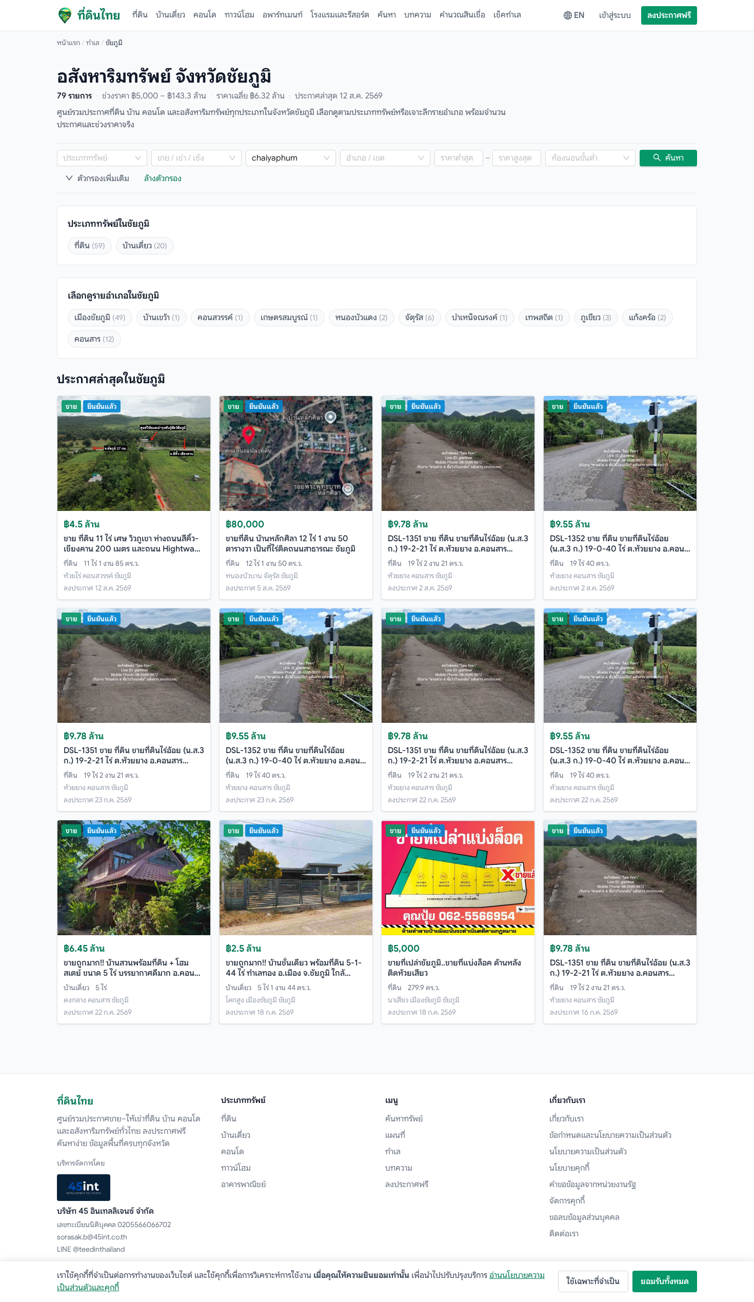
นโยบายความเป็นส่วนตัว (588, 1152)
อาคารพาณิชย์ (243, 1184)
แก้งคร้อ (647, 317)
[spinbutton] (459, 158)
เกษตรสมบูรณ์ (289, 317)
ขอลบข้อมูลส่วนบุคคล (584, 1217)
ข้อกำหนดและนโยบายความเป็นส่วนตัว (610, 1135)
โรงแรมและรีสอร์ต (340, 15)
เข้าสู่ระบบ (615, 15)
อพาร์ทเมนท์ (283, 15)
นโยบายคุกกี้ (569, 1168)
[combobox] (97, 158)
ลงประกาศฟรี (669, 15)
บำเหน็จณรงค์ (480, 317)
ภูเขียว (596, 317)
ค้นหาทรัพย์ (404, 1119)
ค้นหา (387, 15)
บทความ (417, 15)
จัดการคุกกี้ (567, 1201)
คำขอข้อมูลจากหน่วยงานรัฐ (592, 1184)
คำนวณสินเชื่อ (462, 15)
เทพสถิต (544, 317)
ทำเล (93, 42)
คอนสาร (94, 339)
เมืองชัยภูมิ (100, 317)
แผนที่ (395, 1135)
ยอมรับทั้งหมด (665, 1281)
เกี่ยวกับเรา (566, 1119)
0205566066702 (144, 1224)
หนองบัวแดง (361, 317)
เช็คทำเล (507, 15)
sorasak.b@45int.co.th (92, 1236)
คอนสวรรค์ (220, 317)
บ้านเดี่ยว (170, 15)
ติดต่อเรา (564, 1234)
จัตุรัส (419, 317)
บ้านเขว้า (161, 317)
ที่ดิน (140, 15)
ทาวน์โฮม (239, 15)
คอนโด (204, 15)
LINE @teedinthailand (91, 1249)
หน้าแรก (68, 42)
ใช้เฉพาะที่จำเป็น (593, 1281)
